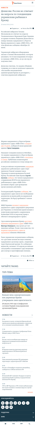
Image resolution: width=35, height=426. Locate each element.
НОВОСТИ (7, 315)
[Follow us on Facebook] (2, 403)
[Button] (14, 28)
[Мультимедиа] (5, 424)
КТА (13, 423)
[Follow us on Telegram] (23, 403)
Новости (4, 8)
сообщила (24, 192)
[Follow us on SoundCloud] (27, 403)
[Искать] (29, 424)
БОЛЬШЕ (30, 392)
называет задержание (20, 205)
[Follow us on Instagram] (15, 403)
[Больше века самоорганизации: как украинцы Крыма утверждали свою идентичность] (17, 284)
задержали (30, 166)
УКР (21, 423)
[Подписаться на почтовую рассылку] (11, 407)
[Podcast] (7, 407)
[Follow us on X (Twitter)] (7, 403)
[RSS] (2, 407)
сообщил (10, 178)
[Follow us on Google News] (19, 403)
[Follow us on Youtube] (11, 403)
